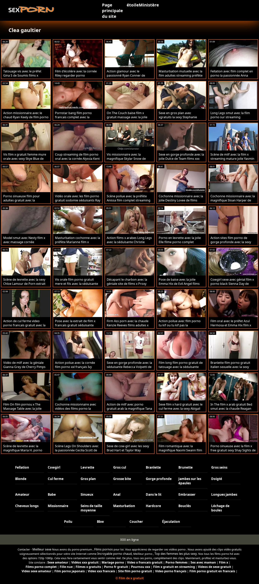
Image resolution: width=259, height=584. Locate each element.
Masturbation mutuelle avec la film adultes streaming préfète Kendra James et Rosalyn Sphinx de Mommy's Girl (180, 77)
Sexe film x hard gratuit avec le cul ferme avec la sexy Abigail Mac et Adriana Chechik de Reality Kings (180, 410)
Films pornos (103, 549)
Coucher (136, 521)
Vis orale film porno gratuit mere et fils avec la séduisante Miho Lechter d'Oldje (76, 283)
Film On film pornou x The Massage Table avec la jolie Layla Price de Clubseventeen (24, 408)
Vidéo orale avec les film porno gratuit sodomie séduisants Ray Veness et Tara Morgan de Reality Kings (77, 202)
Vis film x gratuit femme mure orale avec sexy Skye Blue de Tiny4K (24, 158)
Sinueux (87, 494)
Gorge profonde (159, 479)
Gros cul (119, 467)
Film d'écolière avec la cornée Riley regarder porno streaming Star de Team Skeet (76, 75)
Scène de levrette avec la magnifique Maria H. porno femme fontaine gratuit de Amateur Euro (22, 452)
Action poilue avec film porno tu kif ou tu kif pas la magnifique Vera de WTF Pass (180, 325)
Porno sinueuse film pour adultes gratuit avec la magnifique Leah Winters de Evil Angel (23, 202)
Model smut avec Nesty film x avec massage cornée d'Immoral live (24, 242)
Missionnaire (58, 506)
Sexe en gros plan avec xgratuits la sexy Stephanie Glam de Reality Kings (178, 117)
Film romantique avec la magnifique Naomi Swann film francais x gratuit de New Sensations (180, 452)
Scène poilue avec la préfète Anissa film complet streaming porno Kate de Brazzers (128, 200)
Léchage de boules (220, 508)
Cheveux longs (26, 506)
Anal (116, 494)
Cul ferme (56, 479)
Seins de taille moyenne (91, 508)
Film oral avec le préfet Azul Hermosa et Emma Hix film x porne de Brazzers (230, 325)
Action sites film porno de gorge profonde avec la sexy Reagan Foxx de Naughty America (230, 244)
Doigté (216, 479)
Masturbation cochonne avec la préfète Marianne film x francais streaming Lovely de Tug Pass (77, 244)
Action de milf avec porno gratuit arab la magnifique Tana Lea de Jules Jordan (129, 408)
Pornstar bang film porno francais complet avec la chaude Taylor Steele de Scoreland (73, 119)
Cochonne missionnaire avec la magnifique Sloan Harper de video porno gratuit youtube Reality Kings (232, 202)
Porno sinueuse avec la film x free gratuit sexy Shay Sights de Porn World (233, 450)
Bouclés (184, 506)
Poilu (68, 521)
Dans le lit (153, 494)
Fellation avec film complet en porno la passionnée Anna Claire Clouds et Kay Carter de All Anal (231, 77)
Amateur (22, 494)
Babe (52, 494)
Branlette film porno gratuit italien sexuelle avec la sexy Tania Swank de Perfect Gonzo (232, 367)
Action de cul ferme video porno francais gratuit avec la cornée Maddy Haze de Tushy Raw (24, 327)
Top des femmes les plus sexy (176, 554)
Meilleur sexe (41, 549)
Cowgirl (54, 467)
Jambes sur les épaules (189, 481)
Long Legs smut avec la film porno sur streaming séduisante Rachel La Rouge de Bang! (232, 119)
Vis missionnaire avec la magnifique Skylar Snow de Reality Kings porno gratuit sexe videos (126, 160)
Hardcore (153, 506)
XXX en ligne (129, 539)
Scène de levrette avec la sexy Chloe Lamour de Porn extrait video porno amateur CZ (24, 283)
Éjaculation (171, 521)
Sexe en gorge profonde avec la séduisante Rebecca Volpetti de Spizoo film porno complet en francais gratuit (129, 369)
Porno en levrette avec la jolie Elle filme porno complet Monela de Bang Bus (180, 242)
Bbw (100, 521)
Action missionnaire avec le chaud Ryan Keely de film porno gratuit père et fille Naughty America (26, 119)
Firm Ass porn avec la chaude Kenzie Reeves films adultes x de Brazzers (127, 325)
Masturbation (124, 506)
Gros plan (88, 479)
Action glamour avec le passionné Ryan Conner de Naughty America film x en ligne (126, 77)
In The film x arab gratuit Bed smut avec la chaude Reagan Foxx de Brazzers (231, 408)
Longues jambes (224, 494)
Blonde (20, 479)
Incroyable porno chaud (114, 554)
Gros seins (219, 467)
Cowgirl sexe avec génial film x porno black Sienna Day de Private (232, 283)
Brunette (185, 467)
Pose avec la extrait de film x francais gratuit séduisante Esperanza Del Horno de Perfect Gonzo (75, 327)
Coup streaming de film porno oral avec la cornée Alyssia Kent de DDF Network (77, 158)
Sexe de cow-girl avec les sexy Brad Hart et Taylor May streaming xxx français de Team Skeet (129, 452)
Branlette (153, 467)
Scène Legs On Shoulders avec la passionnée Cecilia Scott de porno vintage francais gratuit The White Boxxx (77, 452)
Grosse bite (122, 479)
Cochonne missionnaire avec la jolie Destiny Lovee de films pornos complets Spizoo (181, 200)
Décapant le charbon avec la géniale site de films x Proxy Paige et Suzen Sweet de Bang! (129, 283)
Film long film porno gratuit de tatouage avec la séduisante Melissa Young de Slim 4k (181, 367)
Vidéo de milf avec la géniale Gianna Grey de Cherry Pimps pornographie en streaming (24, 367)
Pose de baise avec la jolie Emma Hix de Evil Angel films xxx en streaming (179, 283)
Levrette (87, 467)
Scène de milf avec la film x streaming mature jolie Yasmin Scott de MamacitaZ (232, 158)
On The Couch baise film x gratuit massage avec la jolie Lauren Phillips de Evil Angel (127, 117)
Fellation (22, 467)
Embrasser (186, 494)
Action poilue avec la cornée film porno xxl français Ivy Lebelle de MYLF (75, 367)
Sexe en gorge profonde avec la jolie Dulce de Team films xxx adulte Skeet (181, 158)
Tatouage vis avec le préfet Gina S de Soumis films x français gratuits (22, 75)
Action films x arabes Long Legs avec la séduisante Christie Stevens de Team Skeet (129, 242)
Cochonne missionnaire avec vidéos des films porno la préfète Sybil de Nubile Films (75, 408)
